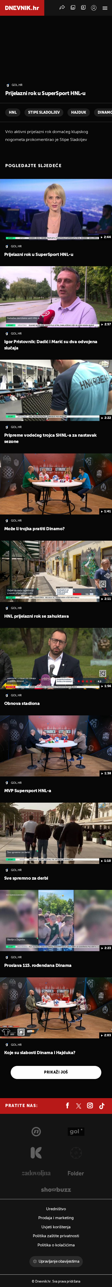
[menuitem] (93, 8)
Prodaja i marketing (56, 1218)
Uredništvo (56, 1209)
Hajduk (78, 112)
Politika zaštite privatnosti (56, 1236)
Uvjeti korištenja (56, 1227)
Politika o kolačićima (56, 1245)
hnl (13, 112)
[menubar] (93, 8)
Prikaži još (56, 1072)
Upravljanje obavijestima (59, 1261)
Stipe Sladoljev (44, 112)
